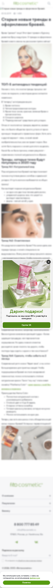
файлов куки (35, 578)
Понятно (26, 582)
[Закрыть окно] (49, 262)
